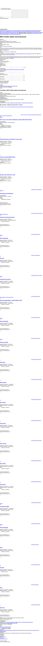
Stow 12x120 (3, 443)
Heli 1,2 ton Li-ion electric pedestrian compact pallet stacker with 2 (16, 119)
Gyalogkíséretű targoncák (8, 31)
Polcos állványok (35, 32)
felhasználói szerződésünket (27, 102)
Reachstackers (6, 33)
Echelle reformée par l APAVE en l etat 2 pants (11, 139)
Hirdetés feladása (3, 98)
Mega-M (4, 34)
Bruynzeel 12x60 (4, 342)
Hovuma (2, 567)
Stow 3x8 (2, 607)
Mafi (40, 33)
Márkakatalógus (3, 631)
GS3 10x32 (2, 362)
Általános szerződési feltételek (5, 630)
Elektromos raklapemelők (4, 32)
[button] (21, 24)
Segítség (4, 626)
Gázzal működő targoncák (28, 31)
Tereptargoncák (29, 32)
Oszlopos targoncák (36, 31)
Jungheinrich (37, 33)
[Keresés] (19, 14)
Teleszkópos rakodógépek (26, 30)
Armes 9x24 (3, 423)
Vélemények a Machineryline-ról (33, 630)
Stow (19, 34)
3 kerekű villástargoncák (18, 31)
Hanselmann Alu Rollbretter (6, 193)
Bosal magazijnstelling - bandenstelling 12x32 (11, 300)
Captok (33, 33)
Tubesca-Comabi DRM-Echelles (7, 157)
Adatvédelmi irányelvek (15, 630)
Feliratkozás (2, 101)
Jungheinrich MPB (4, 506)
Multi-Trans (9, 34)
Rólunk (1, 626)
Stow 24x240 (3, 382)
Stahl (17, 34)
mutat (1, 85)
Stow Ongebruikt (4, 238)
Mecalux (1, 34)
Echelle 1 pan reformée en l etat (7, 174)
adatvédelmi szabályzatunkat (15, 102)
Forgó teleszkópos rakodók (21, 32)
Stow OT (2, 258)
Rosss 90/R (3, 402)
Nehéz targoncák (13, 32)
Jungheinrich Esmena (5, 279)
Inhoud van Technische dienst (7, 217)
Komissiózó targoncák (14, 33)
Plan (12, 34)
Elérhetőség (8, 626)
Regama (14, 34)
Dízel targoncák (34, 30)
